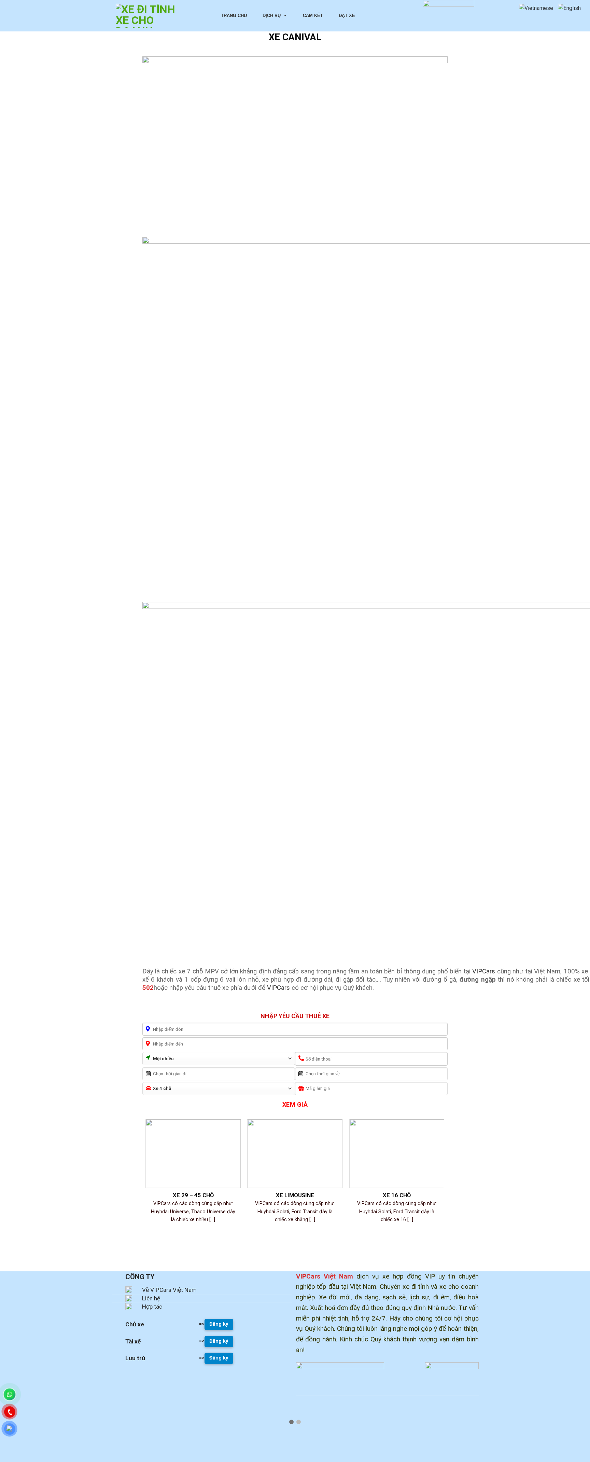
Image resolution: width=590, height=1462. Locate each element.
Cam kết (313, 15)
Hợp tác (152, 1306)
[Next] (444, 1185)
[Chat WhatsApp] (9, 1394)
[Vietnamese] (538, 7)
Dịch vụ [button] (272, 15)
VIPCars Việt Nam (173, 1289)
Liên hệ (151, 1298)
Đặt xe (347, 15)
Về (145, 1289)
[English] (571, 7)
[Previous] (146, 1185)
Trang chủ (234, 15)
